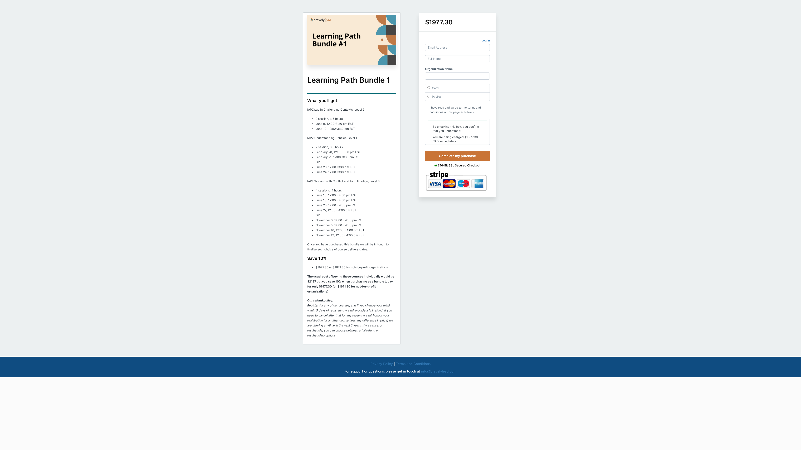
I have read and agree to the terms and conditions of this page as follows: (455, 110)
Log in (485, 40)
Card (435, 88)
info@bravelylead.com (438, 371)
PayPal (436, 96)
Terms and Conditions (413, 364)
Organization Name (439, 69)
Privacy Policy (381, 364)
